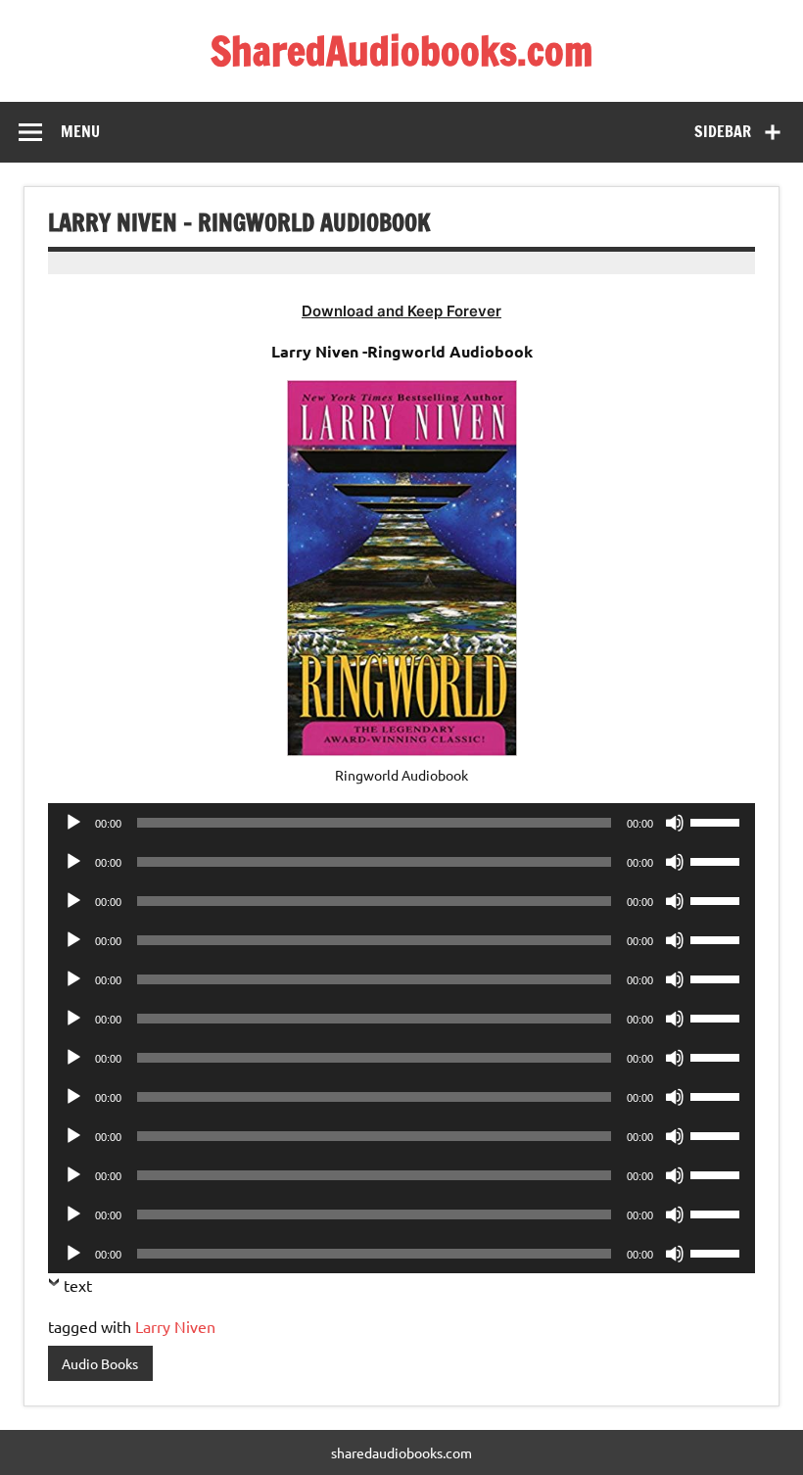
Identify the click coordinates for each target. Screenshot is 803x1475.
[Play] (73, 823)
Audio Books (100, 1363)
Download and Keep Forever (401, 311)
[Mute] (675, 823)
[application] (401, 822)
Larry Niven (175, 1326)
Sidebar (722, 131)
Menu (80, 131)
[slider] (717, 820)
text (78, 1285)
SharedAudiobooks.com (401, 50)
